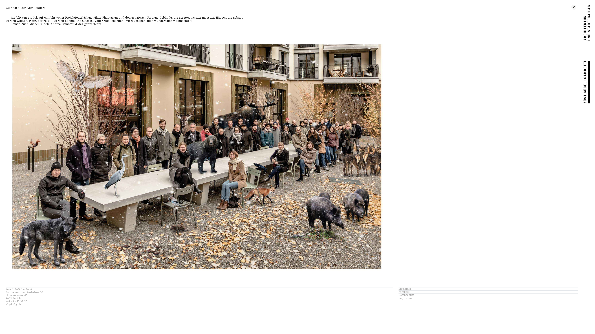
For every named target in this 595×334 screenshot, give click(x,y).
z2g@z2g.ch (13, 304)
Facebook (404, 292)
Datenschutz (406, 295)
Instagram (405, 289)
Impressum (406, 298)
